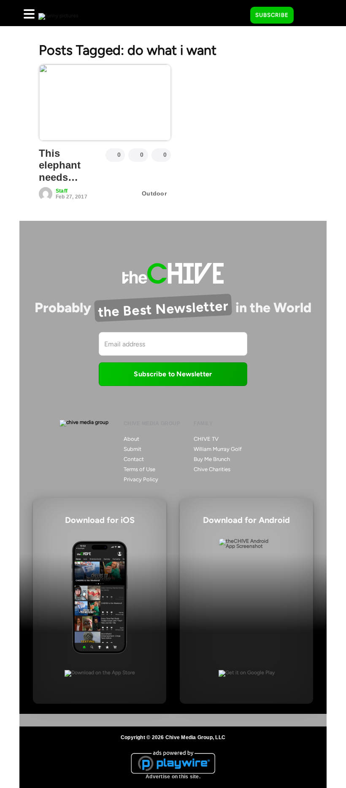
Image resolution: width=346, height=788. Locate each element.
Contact (134, 459)
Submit (132, 449)
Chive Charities (212, 469)
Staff (62, 191)
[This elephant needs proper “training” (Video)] (105, 102)
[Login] (307, 15)
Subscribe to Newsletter (173, 374)
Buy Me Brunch (212, 459)
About (131, 439)
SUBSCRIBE (272, 15)
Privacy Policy (141, 479)
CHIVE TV (206, 439)
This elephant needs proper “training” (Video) (62, 183)
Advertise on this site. (173, 777)
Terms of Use (139, 469)
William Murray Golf (218, 449)
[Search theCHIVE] (237, 13)
